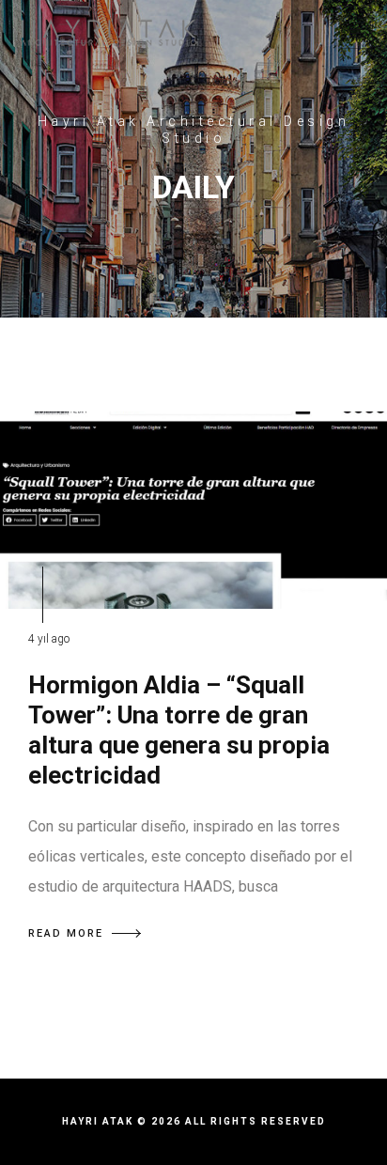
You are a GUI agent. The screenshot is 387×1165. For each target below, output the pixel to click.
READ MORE (65, 933)
